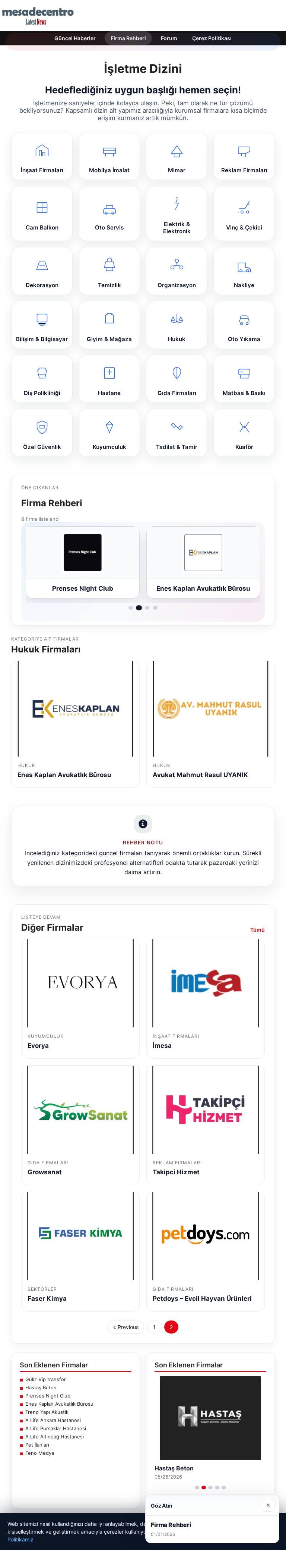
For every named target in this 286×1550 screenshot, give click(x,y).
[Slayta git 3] (147, 608)
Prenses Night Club (47, 1396)
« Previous (126, 1327)
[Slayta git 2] (139, 607)
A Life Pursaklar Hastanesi (55, 1428)
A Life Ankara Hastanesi (53, 1420)
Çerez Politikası (212, 38)
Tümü (257, 930)
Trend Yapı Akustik (47, 1412)
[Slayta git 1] (130, 608)
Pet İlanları (37, 1445)
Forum (169, 38)
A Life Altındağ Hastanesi (54, 1437)
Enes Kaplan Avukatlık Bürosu (59, 1404)
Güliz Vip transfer (45, 1379)
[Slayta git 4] (155, 608)
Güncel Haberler (75, 38)
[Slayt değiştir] (197, 1487)
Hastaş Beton (41, 1387)
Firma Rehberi (128, 38)
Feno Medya (39, 1453)
